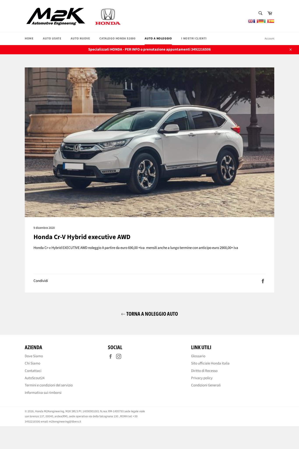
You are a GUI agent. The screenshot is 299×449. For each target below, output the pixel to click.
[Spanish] (271, 20)
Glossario (198, 356)
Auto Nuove (80, 38)
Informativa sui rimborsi (43, 392)
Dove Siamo (34, 356)
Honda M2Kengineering (49, 411)
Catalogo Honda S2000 (117, 38)
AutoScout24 (34, 378)
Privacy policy (202, 378)
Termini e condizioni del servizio (49, 385)
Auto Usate (52, 38)
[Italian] (266, 20)
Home (29, 38)
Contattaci (33, 370)
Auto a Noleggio (158, 38)
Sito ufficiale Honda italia (210, 363)
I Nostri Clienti (194, 38)
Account (269, 38)
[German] (261, 20)
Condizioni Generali (206, 385)
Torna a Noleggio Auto (151, 313)
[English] (250, 20)
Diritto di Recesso (204, 370)
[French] (256, 20)
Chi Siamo (32, 363)
